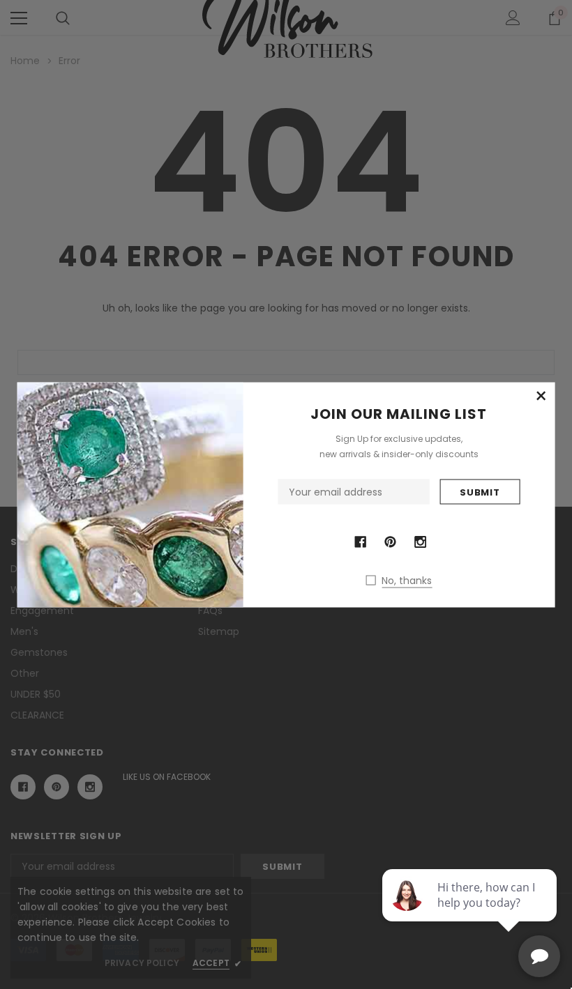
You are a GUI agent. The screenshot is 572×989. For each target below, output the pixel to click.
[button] (540, 395)
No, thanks (407, 580)
